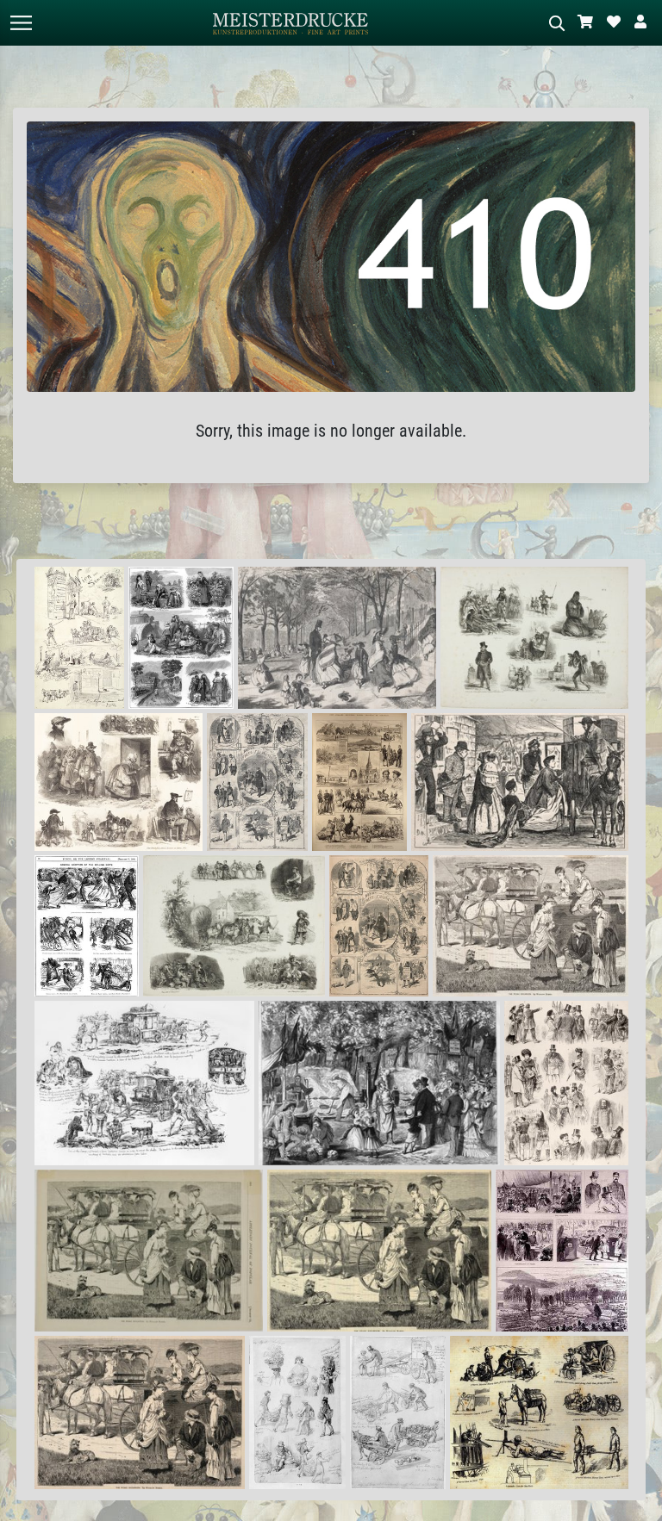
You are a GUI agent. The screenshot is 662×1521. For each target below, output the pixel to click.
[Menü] (20, 22)
